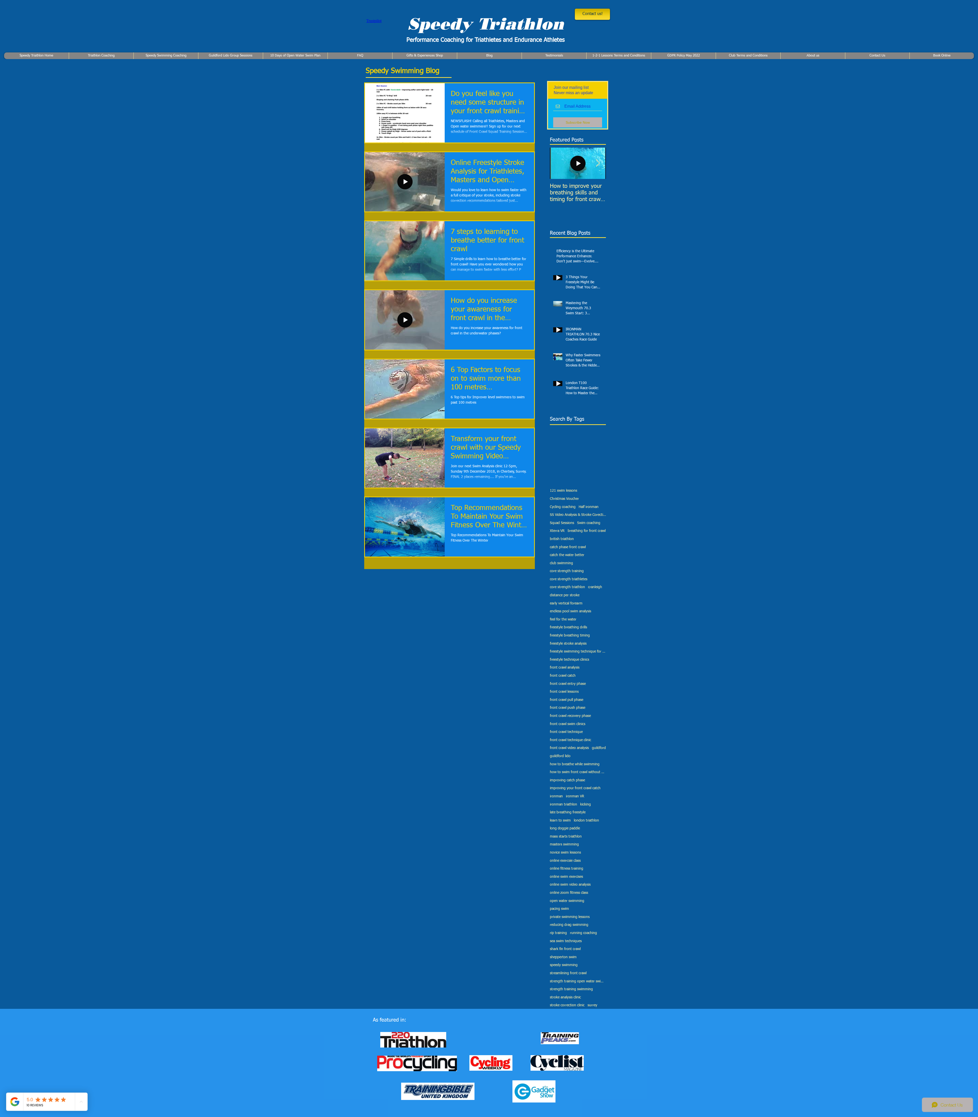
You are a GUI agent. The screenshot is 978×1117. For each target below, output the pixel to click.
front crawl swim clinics (567, 724)
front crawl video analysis (569, 748)
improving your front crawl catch (575, 788)
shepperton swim (563, 957)
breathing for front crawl (587, 531)
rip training (558, 933)
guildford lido (560, 756)
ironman (556, 796)
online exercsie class (565, 861)
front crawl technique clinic (570, 740)
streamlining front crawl (568, 973)
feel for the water (563, 619)
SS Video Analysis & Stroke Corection (578, 515)
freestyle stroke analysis (568, 643)
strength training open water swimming (578, 981)
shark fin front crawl (565, 949)
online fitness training (566, 868)
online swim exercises (566, 877)
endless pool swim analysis (570, 611)
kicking (585, 804)
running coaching (583, 933)
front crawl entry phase (568, 684)
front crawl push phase (567, 708)
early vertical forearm (566, 603)
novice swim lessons (565, 852)
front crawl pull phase (566, 700)
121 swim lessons (563, 490)
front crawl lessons (564, 692)
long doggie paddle (565, 828)
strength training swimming (571, 989)
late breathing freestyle (568, 812)
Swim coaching (588, 523)
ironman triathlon (563, 804)
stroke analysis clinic (565, 997)
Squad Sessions (562, 523)
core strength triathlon (567, 587)
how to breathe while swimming (575, 764)
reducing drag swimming (569, 925)
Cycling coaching (563, 507)
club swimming (561, 563)
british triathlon (562, 539)
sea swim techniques (566, 941)
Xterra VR (557, 531)
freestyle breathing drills (568, 627)
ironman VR (575, 796)
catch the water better (567, 555)
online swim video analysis (570, 884)
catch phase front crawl (568, 547)
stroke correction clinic (567, 1005)
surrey (592, 1005)
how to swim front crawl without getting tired (578, 772)
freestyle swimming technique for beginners (578, 651)
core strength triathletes (568, 579)
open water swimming (567, 901)
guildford (599, 748)
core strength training (567, 571)
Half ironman (589, 507)
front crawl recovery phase (570, 716)
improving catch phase (567, 780)
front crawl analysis (564, 667)
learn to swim (560, 820)
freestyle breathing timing (570, 635)
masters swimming (564, 844)
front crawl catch (563, 675)
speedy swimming (564, 965)
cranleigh (595, 587)
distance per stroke (564, 595)
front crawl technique (566, 732)
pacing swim (559, 909)
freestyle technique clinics (569, 659)
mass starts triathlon (566, 836)
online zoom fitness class (569, 893)
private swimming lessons (570, 917)
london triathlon (586, 820)
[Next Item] (597, 163)
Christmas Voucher (564, 499)
